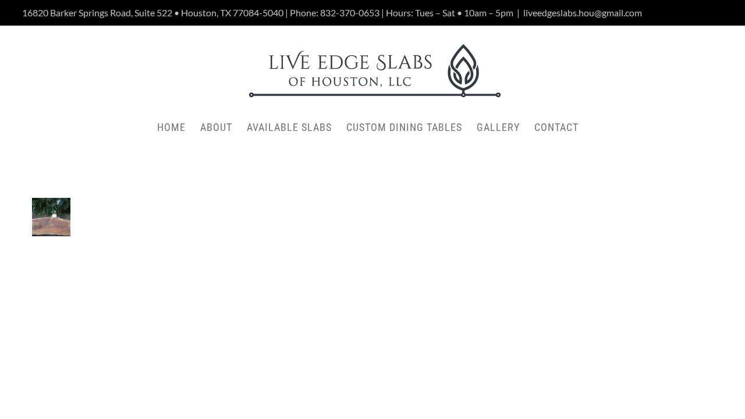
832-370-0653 (349, 12)
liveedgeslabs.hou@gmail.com (582, 12)
